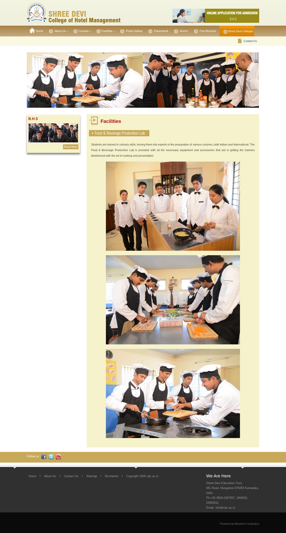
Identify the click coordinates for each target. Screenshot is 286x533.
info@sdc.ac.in (225, 507)
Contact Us (250, 41)
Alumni (183, 31)
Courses (83, 31)
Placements (160, 31)
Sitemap (91, 476)
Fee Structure (207, 31)
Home (39, 31)
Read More (71, 146)
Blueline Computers (247, 523)
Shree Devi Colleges (240, 31)
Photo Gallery (134, 31)
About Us (60, 31)
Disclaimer (111, 476)
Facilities (106, 31)
